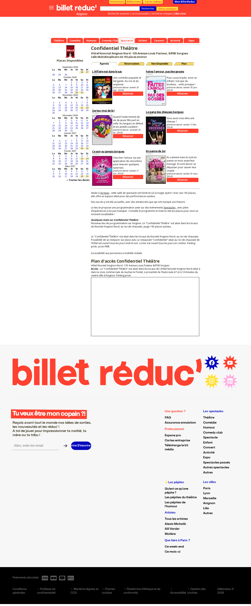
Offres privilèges (167, 8)
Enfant (208, 442)
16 (76, 87)
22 (71, 90)
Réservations (131, 63)
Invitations (117, 1)
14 (66, 87)
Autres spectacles (216, 467)
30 (66, 75)
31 (82, 92)
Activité (209, 452)
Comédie (209, 423)
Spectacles (170, 207)
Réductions (134, 1)
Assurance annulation (180, 423)
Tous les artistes (176, 519)
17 (82, 87)
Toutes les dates (79, 180)
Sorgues (104, 193)
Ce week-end (174, 547)
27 (87, 72)
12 (53, 87)
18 (87, 87)
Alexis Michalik (175, 524)
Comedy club (213, 433)
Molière (170, 534)
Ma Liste (180, 13)
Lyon (206, 493)
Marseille (209, 498)
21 (66, 90)
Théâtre (208, 417)
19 (53, 90)
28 (53, 75)
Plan (184, 63)
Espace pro (173, 435)
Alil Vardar (172, 529)
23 (76, 90)
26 (82, 72)
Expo (206, 457)
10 (82, 85)
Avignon (81, 14)
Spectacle (210, 437)
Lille (206, 508)
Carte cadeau (153, 1)
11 (87, 85)
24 (82, 90)
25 (87, 90)
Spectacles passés (216, 462)
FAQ (168, 417)
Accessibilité (178, 593)
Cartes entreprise (177, 440)
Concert (209, 447)
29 (59, 75)
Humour (209, 427)
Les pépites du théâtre (181, 497)
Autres (208, 472)
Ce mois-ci (172, 552)
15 (71, 87)
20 (59, 90)
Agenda (104, 63)
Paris (206, 488)
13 (59, 87)
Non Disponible (159, 63)
